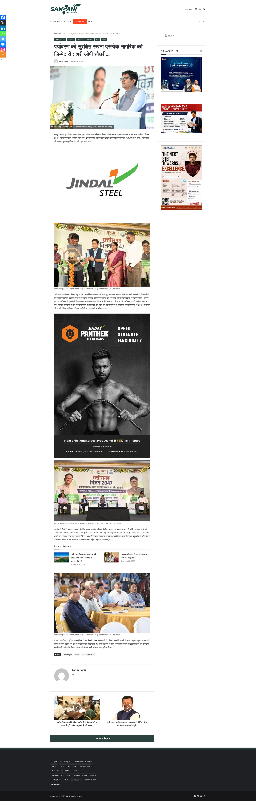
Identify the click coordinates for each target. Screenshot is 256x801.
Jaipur (75, 771)
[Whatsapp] (3, 33)
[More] (3, 55)
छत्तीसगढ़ (90, 39)
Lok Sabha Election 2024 (60, 775)
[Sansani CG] (65, 9)
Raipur (71, 39)
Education (72, 766)
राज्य (97, 39)
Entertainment (84, 766)
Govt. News (55, 771)
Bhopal (54, 762)
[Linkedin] (3, 28)
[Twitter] (3, 39)
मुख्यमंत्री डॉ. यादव (90, 780)
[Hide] (1, 60)
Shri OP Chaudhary (88, 655)
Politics (93, 775)
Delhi (63, 766)
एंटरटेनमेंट (80, 39)
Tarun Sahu (63, 62)
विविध (104, 39)
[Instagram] (3, 49)
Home (58, 34)
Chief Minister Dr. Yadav (83, 762)
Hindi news (67, 34)
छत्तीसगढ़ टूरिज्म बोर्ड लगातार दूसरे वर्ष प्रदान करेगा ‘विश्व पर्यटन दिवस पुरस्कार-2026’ (83, 557)
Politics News (56, 780)
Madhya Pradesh (80, 775)
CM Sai (54, 766)
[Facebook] (3, 17)
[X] (3, 22)
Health (66, 771)
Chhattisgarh (67, 655)
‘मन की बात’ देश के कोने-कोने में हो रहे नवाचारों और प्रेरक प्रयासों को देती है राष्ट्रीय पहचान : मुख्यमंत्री (120, 21)
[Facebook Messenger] (3, 44)
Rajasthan (77, 780)
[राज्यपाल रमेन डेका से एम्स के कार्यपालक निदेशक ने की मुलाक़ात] (111, 557)
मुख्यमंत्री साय (55, 784)
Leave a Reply (102, 738)
